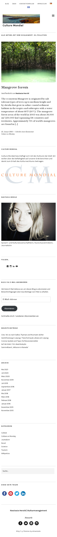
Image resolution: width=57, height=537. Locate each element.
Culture (4, 433)
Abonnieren (9, 308)
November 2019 (7, 380)
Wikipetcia (5, 453)
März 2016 (5, 397)
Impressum (42, 4)
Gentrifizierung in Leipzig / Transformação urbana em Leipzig (24, 338)
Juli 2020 (4, 373)
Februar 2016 (6, 400)
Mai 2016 (4, 393)
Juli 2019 (4, 383)
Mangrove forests (14, 87)
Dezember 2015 (7, 407)
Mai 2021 (4, 370)
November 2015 (7, 410)
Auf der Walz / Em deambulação (13, 344)
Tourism (4, 450)
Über (14, 4)
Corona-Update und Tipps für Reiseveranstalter (19, 341)
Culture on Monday (8, 134)
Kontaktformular (26, 4)
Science (4, 447)
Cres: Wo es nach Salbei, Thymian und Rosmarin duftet (22, 335)
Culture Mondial (13, 25)
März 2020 (5, 376)
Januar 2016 (5, 404)
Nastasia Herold (22, 93)
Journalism (5, 440)
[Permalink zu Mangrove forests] (28, 81)
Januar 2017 (5, 390)
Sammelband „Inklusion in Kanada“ (14, 347)
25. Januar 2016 (7, 132)
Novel (3, 443)
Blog (7, 4)
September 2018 (7, 387)
